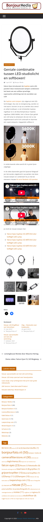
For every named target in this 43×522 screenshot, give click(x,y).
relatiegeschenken (7, 492)
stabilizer (13, 496)
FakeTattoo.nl (6, 415)
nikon (29, 485)
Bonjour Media (19, 82)
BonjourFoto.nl (9, 64)
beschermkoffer (31, 448)
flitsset (24, 465)
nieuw (19, 485)
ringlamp (35, 492)
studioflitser (29, 495)
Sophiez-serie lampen (13, 101)
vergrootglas (20, 498)
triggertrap (5, 498)
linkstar (33, 477)
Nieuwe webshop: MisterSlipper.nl (14, 390)
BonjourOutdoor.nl (8, 409)
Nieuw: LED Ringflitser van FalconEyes (11, 326)
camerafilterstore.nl (16, 457)
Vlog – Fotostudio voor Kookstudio (29, 326)
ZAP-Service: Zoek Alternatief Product (15, 386)
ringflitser (27, 492)
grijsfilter (35, 469)
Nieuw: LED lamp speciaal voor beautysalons (17, 377)
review (18, 492)
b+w (20, 448)
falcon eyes (11, 465)
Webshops (5, 432)
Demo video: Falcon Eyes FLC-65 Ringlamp (22, 359)
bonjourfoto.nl (15, 452)
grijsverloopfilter (12, 472)
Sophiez (27, 86)
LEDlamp (8, 476)
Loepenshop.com (8, 422)
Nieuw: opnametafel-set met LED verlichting (11, 337)
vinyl (32, 498)
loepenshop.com (20, 480)
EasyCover (24, 461)
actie (14, 448)
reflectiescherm (35, 489)
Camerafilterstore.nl (9, 412)
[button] (10, 260)
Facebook (32, 461)
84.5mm (6, 448)
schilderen (6, 496)
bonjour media (35, 453)
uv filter (12, 498)
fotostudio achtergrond (9, 469)
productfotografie (22, 489)
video (27, 498)
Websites (5, 436)
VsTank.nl (5, 429)
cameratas (34, 458)
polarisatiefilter (8, 489)
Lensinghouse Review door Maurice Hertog (21, 354)
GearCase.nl (6, 419)
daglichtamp (14, 461)
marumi (7, 485)
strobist (20, 496)
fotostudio (34, 465)
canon (4, 461)
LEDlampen (22, 476)
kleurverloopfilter (31, 473)
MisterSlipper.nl (7, 426)
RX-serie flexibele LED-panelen (27, 179)
